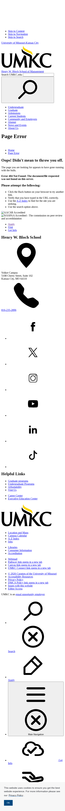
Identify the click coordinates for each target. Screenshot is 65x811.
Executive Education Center (23, 498)
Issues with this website (20, 585)
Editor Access (15, 588)
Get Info (12, 230)
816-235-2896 (8, 310)
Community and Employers (22, 119)
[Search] (27, 90)
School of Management (22, 71)
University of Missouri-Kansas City (20, 42)
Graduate (13, 110)
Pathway (25, 562)
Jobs (10, 541)
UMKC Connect (29, 568)
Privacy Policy (15, 579)
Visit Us (12, 490)
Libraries (12, 547)
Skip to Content (16, 31)
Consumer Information (20, 550)
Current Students (17, 116)
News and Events (17, 125)
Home (11, 150)
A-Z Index (22, 200)
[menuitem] (36, 626)
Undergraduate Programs (21, 484)
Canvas (24, 565)
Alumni (12, 122)
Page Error (13, 153)
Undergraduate (16, 107)
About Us (13, 128)
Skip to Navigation (18, 34)
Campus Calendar (17, 535)
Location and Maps (18, 532)
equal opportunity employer (30, 594)
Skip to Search (15, 37)
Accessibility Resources (20, 576)
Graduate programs (18, 481)
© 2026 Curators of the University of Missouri (32, 573)
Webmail (12, 559)
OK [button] (8, 803)
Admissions (14, 113)
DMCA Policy (28, 582)
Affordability (15, 487)
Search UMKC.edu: (11, 74)
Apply (11, 224)
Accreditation (15, 553)
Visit (10, 227)
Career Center (15, 495)
